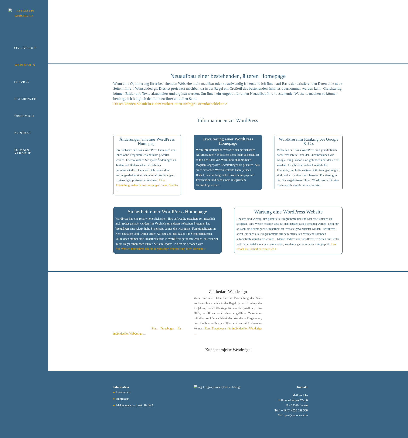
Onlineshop (25, 48)
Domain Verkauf (22, 151)
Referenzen (25, 99)
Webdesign (24, 65)
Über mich (24, 116)
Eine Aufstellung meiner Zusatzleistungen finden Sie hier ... (147, 185)
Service (21, 82)
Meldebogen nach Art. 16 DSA (134, 405)
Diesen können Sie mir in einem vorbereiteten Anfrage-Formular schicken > (170, 104)
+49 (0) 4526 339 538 (294, 410)
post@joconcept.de (296, 415)
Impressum (122, 398)
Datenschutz (123, 392)
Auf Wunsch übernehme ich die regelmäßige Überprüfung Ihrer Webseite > (160, 248)
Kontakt (22, 133)
